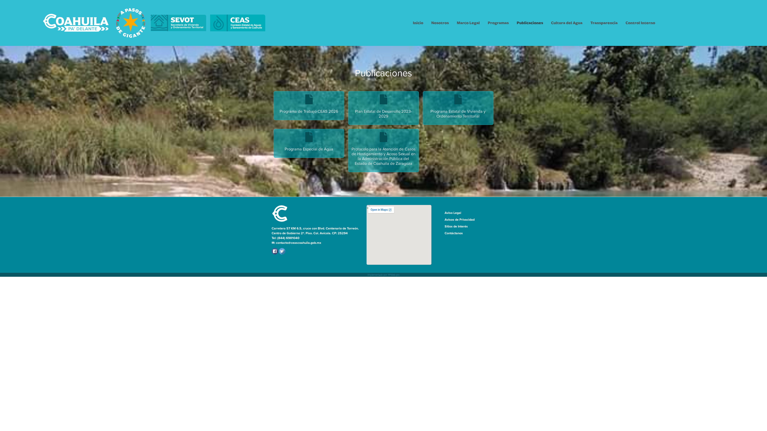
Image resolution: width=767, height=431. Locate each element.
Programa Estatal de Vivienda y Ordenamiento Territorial (458, 113)
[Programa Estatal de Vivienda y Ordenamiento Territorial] (458, 99)
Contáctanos (454, 233)
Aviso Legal (453, 213)
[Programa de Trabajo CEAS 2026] (309, 99)
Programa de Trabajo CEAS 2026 (309, 111)
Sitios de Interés (456, 226)
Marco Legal (468, 23)
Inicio (418, 23)
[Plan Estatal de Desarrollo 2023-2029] (383, 99)
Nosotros (440, 23)
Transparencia (604, 23)
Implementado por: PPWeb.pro (383, 275)
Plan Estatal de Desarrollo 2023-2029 (383, 113)
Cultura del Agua (566, 23)
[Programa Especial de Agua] (309, 137)
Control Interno (640, 23)
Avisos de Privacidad (460, 219)
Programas (498, 23)
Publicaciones (530, 23)
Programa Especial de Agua (309, 149)
